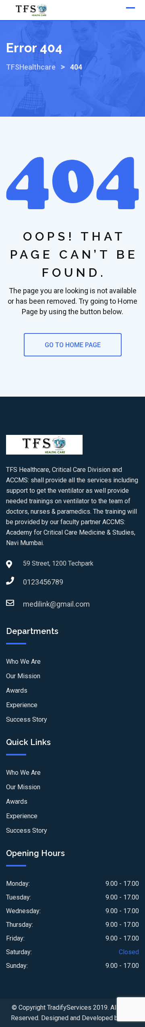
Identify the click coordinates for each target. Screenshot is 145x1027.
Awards (16, 690)
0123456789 (31, 582)
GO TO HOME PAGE (73, 345)
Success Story (26, 719)
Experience (21, 705)
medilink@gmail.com (31, 604)
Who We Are (23, 661)
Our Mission (23, 676)
